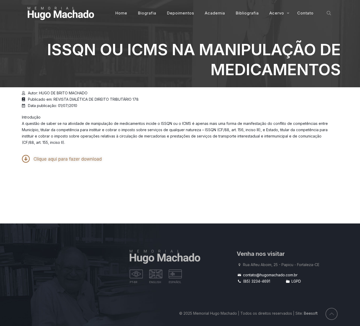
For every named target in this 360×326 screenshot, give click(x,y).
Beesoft (311, 313)
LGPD (295, 281)
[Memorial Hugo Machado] (61, 13)
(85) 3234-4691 (256, 281)
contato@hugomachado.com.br (270, 275)
